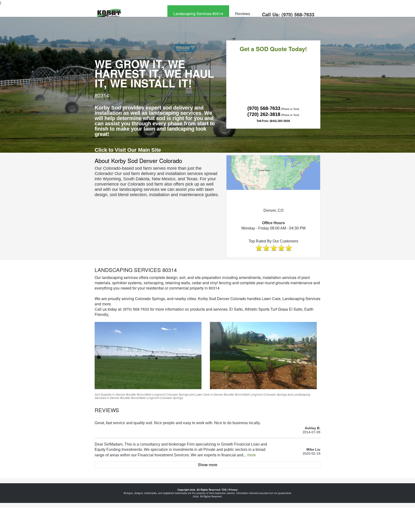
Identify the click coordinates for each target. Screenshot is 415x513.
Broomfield (144, 394)
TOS (223, 489)
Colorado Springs (177, 394)
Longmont (158, 394)
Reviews (242, 13)
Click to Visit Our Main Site (128, 150)
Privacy (233, 489)
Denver (120, 394)
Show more (207, 464)
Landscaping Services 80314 (198, 13)
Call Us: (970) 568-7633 (288, 14)
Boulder (131, 394)
